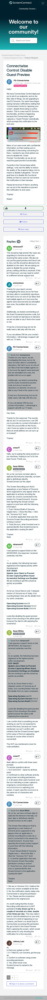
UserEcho (39, 998)
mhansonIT (18, 247)
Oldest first (34, 241)
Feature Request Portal (13, 58)
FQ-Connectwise (21, 80)
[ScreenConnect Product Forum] (20, 3)
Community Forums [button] (27, 9)
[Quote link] (9, 355)
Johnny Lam (18, 941)
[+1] (6, 208)
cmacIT (16, 448)
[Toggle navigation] (43, 3)
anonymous (18, 283)
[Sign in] (42, 8)
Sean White (18, 466)
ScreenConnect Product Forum (13, 55)
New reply (24, 229)
